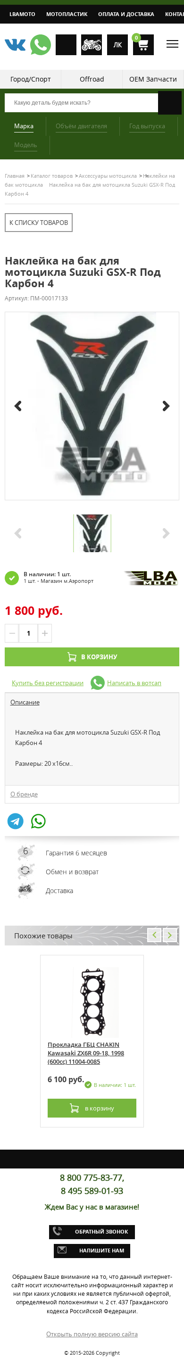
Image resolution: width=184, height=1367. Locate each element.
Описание (25, 702)
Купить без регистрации (48, 683)
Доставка (59, 890)
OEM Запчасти (153, 79)
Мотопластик (66, 13)
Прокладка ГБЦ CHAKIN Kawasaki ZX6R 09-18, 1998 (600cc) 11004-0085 (86, 1053)
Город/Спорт (30, 79)
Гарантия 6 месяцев (76, 852)
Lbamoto (22, 13)
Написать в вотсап (134, 683)
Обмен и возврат (72, 871)
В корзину (99, 657)
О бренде (24, 794)
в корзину (99, 1108)
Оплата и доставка (126, 13)
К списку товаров (38, 222)
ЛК (118, 45)
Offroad (92, 79)
